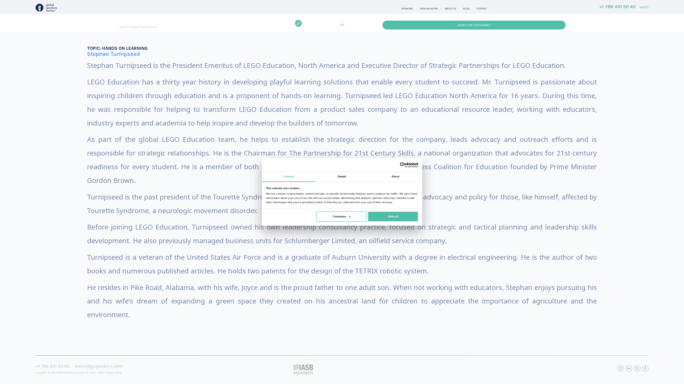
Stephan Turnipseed (113, 54)
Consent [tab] (288, 176)
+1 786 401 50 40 (623, 6)
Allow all (393, 216)
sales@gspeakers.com (99, 366)
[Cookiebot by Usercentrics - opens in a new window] (402, 165)
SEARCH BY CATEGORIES (474, 25)
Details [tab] (342, 176)
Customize (339, 216)
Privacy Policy (113, 372)
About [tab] (395, 176)
